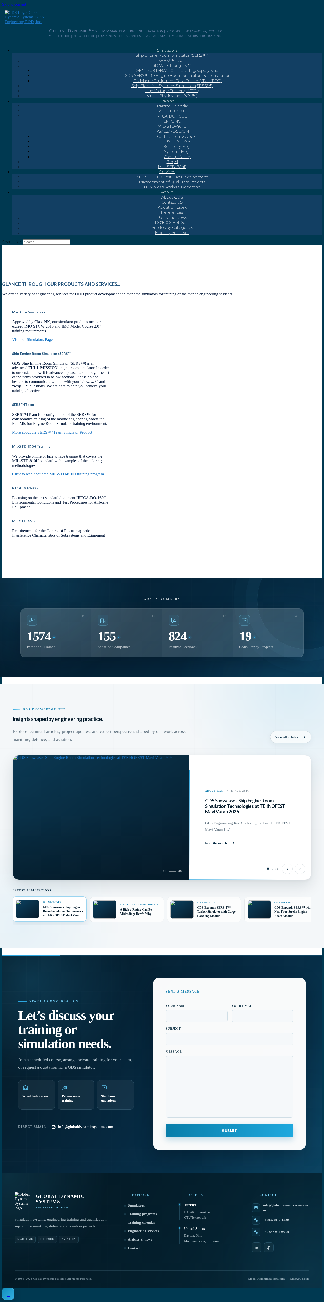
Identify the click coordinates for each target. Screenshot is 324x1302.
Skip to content (14, 4)
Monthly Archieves (172, 232)
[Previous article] (287, 869)
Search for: (12, 241)
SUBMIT (229, 1131)
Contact (134, 1248)
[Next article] (300, 869)
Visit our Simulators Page (32, 339)
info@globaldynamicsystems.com (85, 1127)
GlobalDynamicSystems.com (266, 1278)
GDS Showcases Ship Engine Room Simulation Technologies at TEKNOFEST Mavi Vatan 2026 (245, 806)
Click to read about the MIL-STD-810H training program (58, 474)
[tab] (50, 909)
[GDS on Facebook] (269, 1247)
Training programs (142, 1214)
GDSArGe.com (299, 1278)
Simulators (136, 1205)
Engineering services (143, 1231)
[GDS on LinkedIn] (256, 1247)
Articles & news (140, 1239)
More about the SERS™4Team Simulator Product (52, 432)
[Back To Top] (8, 1294)
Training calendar (141, 1223)
